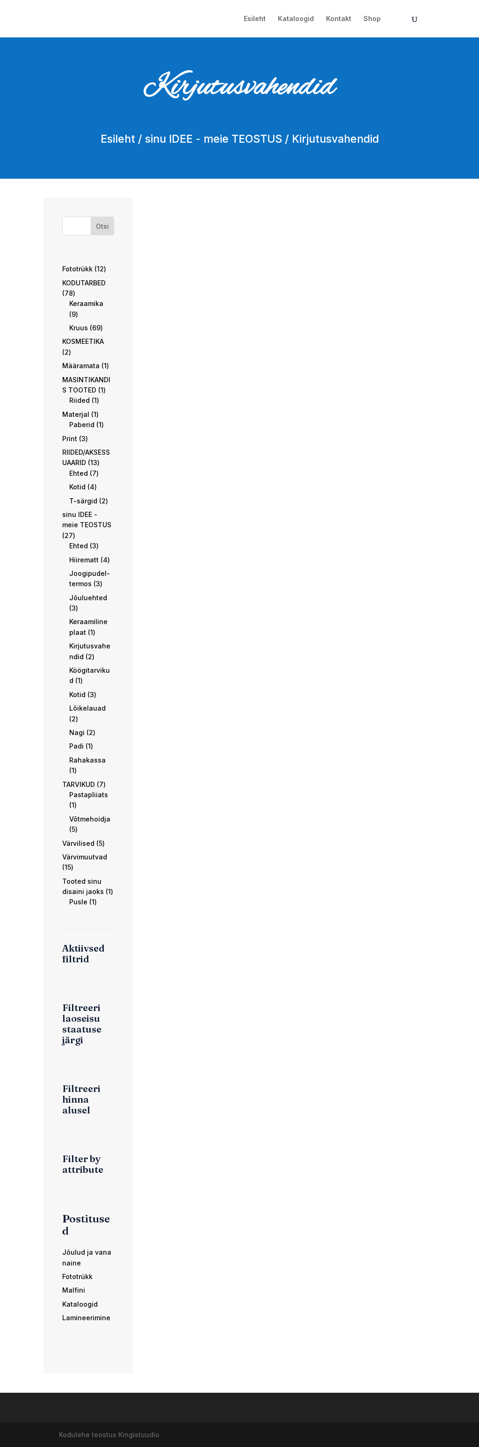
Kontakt (338, 18)
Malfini (73, 1290)
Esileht (255, 18)
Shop (372, 18)
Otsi (102, 226)
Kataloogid (296, 18)
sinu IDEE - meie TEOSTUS (213, 138)
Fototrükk (77, 1276)
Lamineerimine (86, 1318)
